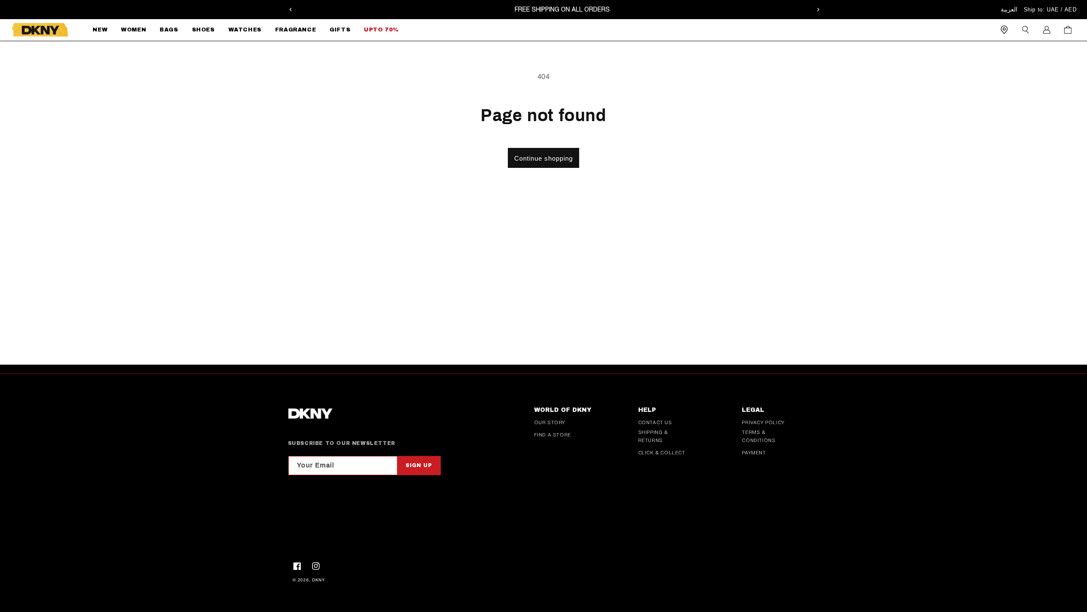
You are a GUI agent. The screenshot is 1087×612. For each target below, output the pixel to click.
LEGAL (753, 410)
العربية (1009, 9)
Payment (754, 452)
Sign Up (419, 465)
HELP (647, 410)
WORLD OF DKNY (562, 410)
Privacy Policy (763, 422)
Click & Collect (661, 452)
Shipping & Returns (653, 436)
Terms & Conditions (758, 436)
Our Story (549, 422)
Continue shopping (543, 158)
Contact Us (655, 422)
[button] (133, 30)
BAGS (169, 30)
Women (133, 30)
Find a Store (552, 434)
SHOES (203, 30)
